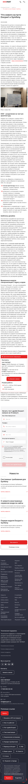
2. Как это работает (8, 722)
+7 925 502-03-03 (6, 689)
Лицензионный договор (5, 612)
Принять (8, 778)
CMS (2, 609)
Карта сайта (18, 597)
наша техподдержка (17, 60)
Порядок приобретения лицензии (10, 447)
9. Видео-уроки (7, 751)
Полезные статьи (14, 547)
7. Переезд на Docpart (9, 746)
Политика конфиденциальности (7, 649)
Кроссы (17, 602)
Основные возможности (5, 563)
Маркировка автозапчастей (5, 589)
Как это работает (20, 617)
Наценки (17, 560)
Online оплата (4, 600)
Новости (14, 7)
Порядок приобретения (19, 614)
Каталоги (17, 573)
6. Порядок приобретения (10, 742)
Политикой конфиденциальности (13, 774)
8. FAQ (21, 746)
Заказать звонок (15, 379)
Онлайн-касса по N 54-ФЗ (20, 610)
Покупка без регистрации (18, 576)
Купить (5, 713)
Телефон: (4, 423)
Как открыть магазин (7, 571)
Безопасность (19, 583)
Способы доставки (6, 567)
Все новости (14, 542)
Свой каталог (4, 602)
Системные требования (4, 616)
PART (7, 2)
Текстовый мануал (6, 619)
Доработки (4, 584)
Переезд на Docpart (6, 586)
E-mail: (4, 431)
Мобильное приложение (4, 577)
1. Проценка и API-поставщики (12, 718)
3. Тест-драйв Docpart (9, 727)
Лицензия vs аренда (20, 619)
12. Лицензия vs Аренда (10, 761)
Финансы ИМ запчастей (18, 579)
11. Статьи (6, 756)
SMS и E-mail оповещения (4, 581)
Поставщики (18, 565)
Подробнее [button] (18, 778)
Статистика (4, 597)
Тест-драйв (18, 585)
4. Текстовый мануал (9, 732)
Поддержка (4, 574)
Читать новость (5, 491)
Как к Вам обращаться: (9, 415)
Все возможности (20, 570)
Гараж (16, 607)
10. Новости (19, 751)
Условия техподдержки (5, 652)
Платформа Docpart (5, 7)
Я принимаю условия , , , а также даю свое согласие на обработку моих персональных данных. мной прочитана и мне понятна (15, 449)
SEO (16, 563)
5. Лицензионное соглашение (11, 737)
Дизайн (3, 569)
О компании (18, 595)
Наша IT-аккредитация (19, 588)
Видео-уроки (4, 607)
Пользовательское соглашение (7, 645)
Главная (3, 560)
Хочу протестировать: (8, 438)
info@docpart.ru (10, 371)
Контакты (17, 605)
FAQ (16, 600)
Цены (2, 605)
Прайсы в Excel (19, 568)
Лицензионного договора (17, 446)
